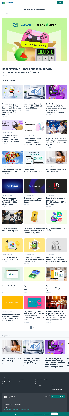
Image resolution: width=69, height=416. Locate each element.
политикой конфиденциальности (41, 414)
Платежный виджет (6, 383)
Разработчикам (38, 381)
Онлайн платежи (22, 379)
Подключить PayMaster (58, 396)
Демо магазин (38, 383)
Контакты (54, 381)
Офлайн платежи (22, 381)
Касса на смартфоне (23, 383)
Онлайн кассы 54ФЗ (6, 381)
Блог (53, 383)
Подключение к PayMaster (41, 379)
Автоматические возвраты (8, 389)
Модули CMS (38, 385)
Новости (54, 385)
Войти (60, 2)
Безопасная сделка (6, 379)
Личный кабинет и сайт (7, 64)
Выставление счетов (7, 385)
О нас (53, 379)
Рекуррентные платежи (7, 387)
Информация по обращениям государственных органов (17, 409)
